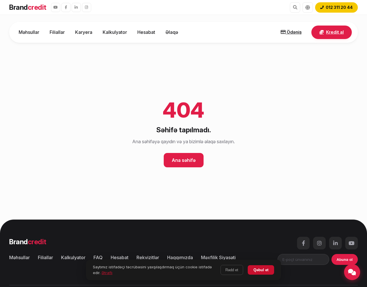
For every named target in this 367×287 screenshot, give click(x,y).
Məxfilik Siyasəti (218, 257)
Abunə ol (345, 259)
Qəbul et (260, 270)
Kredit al (335, 32)
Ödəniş (294, 32)
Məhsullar (29, 32)
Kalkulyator (115, 32)
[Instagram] (86, 7)
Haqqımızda (180, 257)
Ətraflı (106, 272)
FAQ (98, 257)
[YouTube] (55, 7)
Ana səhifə (184, 160)
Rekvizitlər (147, 257)
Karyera (83, 32)
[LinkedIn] (76, 7)
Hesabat (146, 32)
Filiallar (57, 32)
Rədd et (231, 270)
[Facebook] (66, 7)
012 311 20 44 (339, 7)
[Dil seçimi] (307, 7)
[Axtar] (295, 7)
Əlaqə (171, 32)
